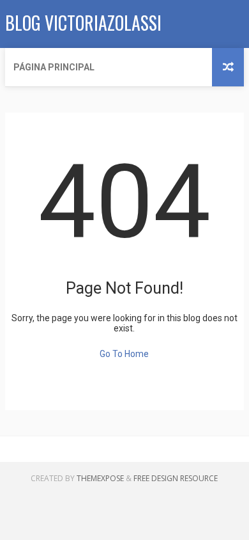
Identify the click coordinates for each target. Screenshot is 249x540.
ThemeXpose (100, 478)
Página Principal (53, 67)
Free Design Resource (175, 478)
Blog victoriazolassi (83, 23)
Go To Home (124, 354)
